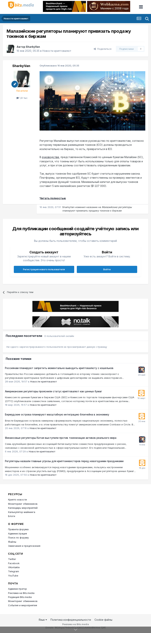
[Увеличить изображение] (92, 100)
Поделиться (103, 48)
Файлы (12, 541)
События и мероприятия (22, 605)
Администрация (17, 533)
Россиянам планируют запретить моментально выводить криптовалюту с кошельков (59, 368)
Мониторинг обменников (23, 503)
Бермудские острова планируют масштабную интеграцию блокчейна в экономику (57, 414)
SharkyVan (33, 46)
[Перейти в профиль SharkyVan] (10, 49)
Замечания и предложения (24, 545)
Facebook (14, 563)
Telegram (13, 571)
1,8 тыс (23, 97)
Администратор (17, 588)
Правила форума (18, 529)
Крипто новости (17, 499)
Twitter (12, 559)
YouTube (13, 575)
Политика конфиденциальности (70, 619)
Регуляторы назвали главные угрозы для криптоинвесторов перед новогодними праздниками (64, 461)
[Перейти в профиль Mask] (141, 370)
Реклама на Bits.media (21, 593)
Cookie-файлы (103, 619)
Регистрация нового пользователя (44, 269)
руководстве (50, 157)
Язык (42, 619)
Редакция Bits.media (20, 597)
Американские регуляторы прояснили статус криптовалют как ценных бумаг (53, 391)
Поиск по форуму (18, 537)
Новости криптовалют (56, 50)
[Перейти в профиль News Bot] (141, 393)
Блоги (11, 516)
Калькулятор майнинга (21, 512)
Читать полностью (53, 198)
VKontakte (14, 567)
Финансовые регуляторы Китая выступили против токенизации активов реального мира (60, 437)
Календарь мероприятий (23, 507)
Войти (107, 269)
